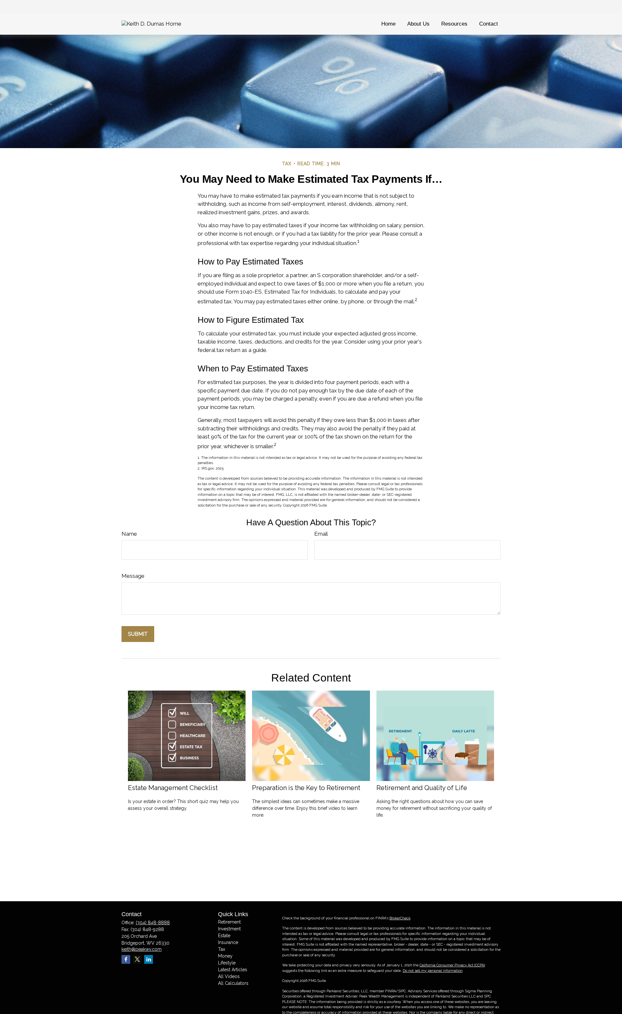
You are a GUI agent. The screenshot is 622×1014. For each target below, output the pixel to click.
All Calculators (233, 983)
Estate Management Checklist (173, 788)
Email (321, 533)
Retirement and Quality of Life (421, 788)
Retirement (229, 922)
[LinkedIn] (148, 959)
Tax (221, 949)
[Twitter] (137, 959)
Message (132, 576)
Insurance (228, 942)
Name (129, 533)
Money (225, 956)
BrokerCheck (399, 918)
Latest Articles (232, 969)
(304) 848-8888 (153, 922)
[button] (388, 24)
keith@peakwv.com (141, 949)
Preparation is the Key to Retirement (306, 788)
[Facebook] (125, 959)
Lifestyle (227, 962)
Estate (224, 935)
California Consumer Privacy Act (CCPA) (452, 965)
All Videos (229, 976)
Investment (229, 928)
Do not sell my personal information (433, 971)
